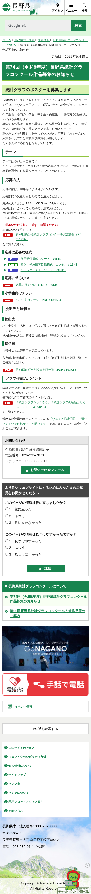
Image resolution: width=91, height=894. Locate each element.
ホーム (6, 40)
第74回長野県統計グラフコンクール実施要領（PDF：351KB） (51, 237)
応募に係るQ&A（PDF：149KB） (38, 284)
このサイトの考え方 (21, 747)
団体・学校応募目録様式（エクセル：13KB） (50, 264)
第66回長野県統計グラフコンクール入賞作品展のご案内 (47, 613)
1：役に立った (20, 509)
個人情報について (20, 765)
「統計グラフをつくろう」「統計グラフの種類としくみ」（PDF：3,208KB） (51, 405)
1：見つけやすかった (25, 541)
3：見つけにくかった (25, 554)
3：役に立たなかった (25, 523)
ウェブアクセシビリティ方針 (27, 756)
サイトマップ (17, 774)
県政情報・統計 (24, 40)
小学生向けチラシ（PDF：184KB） (39, 300)
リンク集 (14, 783)
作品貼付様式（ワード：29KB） (42, 258)
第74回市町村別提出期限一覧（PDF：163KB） (47, 369)
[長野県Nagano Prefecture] (16, 7)
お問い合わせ (17, 811)
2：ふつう (17, 516)
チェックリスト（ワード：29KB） (43, 270)
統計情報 (44, 40)
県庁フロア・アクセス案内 (25, 801)
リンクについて (18, 792)
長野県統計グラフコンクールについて (37, 586)
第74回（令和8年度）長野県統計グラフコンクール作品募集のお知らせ (48, 599)
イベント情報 (23, 706)
